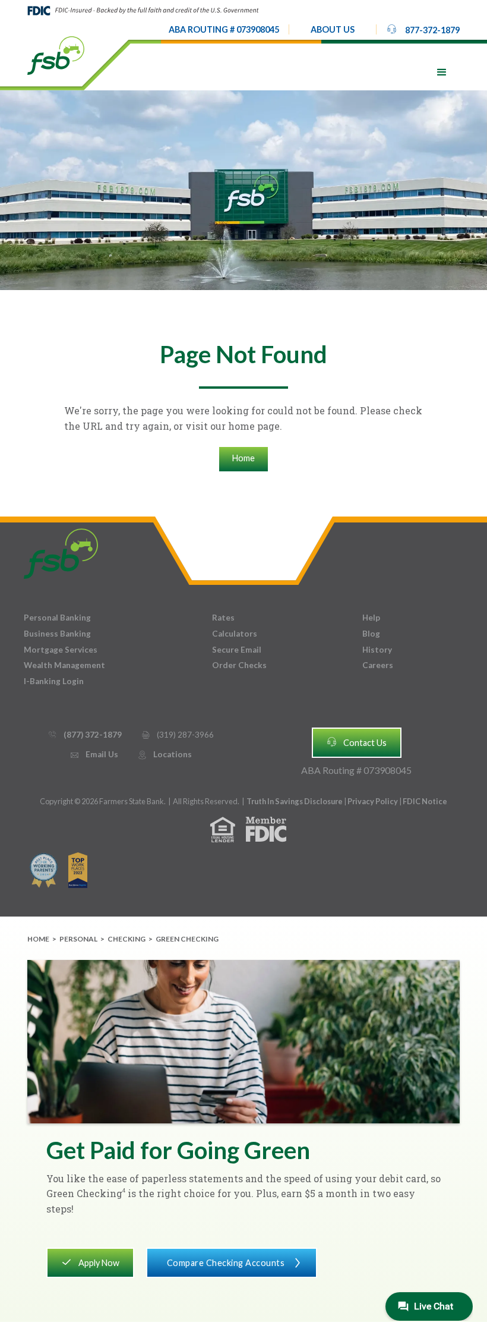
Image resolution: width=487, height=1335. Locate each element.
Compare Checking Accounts (235, 1263)
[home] (55, 54)
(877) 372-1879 (85, 734)
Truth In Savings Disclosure (294, 801)
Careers (377, 665)
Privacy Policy (373, 801)
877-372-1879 (423, 29)
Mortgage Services (60, 649)
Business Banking (57, 633)
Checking (126, 938)
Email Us (93, 754)
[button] (332, 30)
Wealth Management (64, 665)
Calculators (234, 633)
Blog (371, 633)
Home (243, 458)
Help (371, 617)
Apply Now (90, 1262)
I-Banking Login (54, 681)
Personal (78, 938)
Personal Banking (57, 617)
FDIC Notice (425, 801)
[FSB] (61, 551)
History (377, 649)
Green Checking (187, 938)
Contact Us (356, 742)
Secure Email (236, 649)
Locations (164, 754)
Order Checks (239, 665)
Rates (223, 617)
